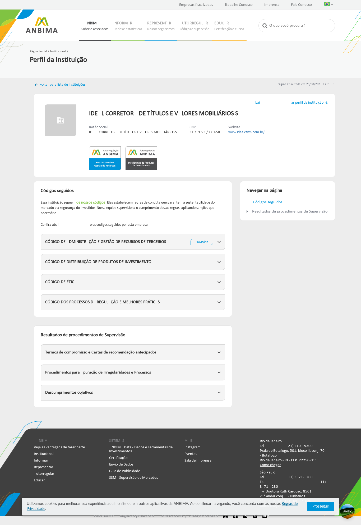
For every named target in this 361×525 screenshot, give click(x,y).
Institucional (43, 454)
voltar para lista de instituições (62, 85)
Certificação (118, 458)
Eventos (190, 454)
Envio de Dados (121, 465)
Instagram (192, 447)
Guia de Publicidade (124, 471)
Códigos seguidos (267, 202)
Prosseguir (320, 506)
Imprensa (271, 5)
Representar (43, 467)
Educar (39, 480)
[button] (328, 5)
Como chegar (270, 465)
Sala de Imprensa (197, 461)
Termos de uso (171, 516)
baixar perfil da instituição (289, 103)
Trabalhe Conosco (239, 5)
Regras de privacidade (137, 516)
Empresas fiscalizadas (196, 5)
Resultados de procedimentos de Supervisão (290, 211)
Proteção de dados (203, 516)
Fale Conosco (301, 5)
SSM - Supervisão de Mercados (133, 478)
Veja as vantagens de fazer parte (59, 447)
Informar (41, 461)
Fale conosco (104, 516)
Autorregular (44, 474)
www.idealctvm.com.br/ (246, 132)
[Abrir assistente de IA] (347, 511)
